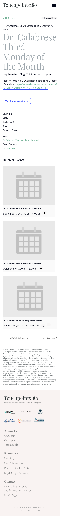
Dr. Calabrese (9, 148)
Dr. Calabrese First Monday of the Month (22, 208)
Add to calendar (17, 101)
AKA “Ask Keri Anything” (19, 338)
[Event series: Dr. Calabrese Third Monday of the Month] (49, 324)
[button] (54, 5)
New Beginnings (49, 338)
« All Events (9, 18)
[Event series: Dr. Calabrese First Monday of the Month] (44, 213)
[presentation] (29, 185)
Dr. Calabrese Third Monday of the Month (21, 140)
